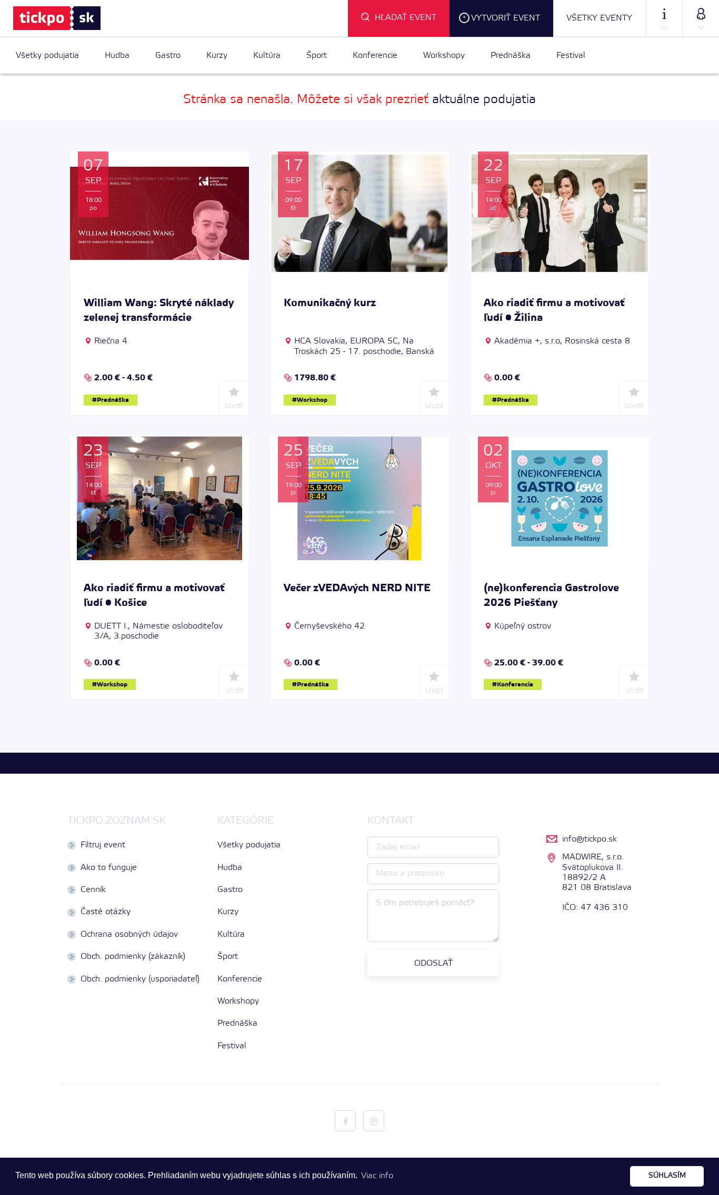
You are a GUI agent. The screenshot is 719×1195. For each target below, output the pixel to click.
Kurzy (216, 55)
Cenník (93, 890)
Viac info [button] (377, 1176)
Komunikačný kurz (330, 303)
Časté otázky (106, 912)
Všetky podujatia (47, 55)
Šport (316, 55)
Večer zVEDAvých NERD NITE (357, 588)
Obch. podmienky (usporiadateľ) (140, 979)
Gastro (168, 55)
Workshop (312, 400)
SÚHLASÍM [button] (667, 1175)
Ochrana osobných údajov (129, 934)
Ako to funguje (109, 868)
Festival (570, 55)
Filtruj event (103, 845)
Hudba (117, 55)
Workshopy (444, 55)
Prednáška (511, 55)
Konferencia (515, 684)
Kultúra (267, 55)
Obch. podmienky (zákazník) (133, 956)
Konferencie (375, 55)
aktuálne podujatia (484, 100)
